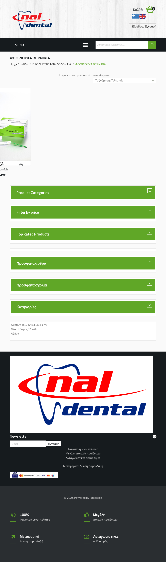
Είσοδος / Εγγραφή (144, 26)
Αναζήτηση (152, 45)
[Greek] (135, 16)
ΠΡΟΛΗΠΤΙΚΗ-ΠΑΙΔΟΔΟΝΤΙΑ (51, 64)
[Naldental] (32, 20)
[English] (142, 16)
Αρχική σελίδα (19, 64)
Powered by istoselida (88, 497)
